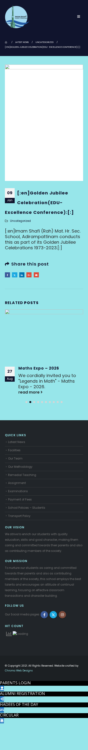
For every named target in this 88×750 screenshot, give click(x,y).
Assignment (17, 483)
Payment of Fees (20, 499)
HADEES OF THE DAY (19, 704)
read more (29, 392)
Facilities (14, 450)
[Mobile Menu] (78, 17)
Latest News (16, 442)
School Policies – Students (26, 508)
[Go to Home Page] (6, 42)
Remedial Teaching (22, 475)
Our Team (15, 458)
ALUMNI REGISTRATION (22, 693)
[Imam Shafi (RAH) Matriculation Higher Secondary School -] (17, 16)
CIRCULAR (9, 715)
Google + (29, 274)
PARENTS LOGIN (15, 682)
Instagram (62, 614)
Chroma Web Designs (19, 670)
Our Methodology (20, 467)
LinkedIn (21, 274)
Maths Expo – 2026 (38, 368)
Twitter (14, 274)
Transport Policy (19, 516)
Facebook (7, 274)
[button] (26, 402)
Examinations (18, 491)
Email (36, 274)
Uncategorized (20, 221)
